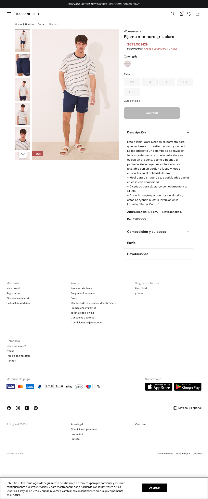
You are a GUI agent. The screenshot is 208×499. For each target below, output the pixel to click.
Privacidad (77, 434)
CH (132, 82)
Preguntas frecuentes (83, 293)
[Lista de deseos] (189, 13)
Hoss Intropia (183, 453)
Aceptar (154, 487)
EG (185, 82)
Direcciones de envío (18, 298)
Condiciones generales (84, 429)
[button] (23, 154)
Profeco (75, 439)
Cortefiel (197, 453)
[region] (104, 488)
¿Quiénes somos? (16, 346)
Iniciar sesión (13, 288)
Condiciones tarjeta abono (86, 322)
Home (18, 24)
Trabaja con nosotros (18, 355)
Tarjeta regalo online (82, 312)
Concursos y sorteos (82, 317)
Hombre (30, 24)
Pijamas (53, 24)
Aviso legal (77, 424)
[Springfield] (28, 14)
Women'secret (165, 453)
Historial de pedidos (18, 303)
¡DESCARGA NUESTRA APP (81, 4)
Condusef (140, 424)
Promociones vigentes (83, 308)
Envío (74, 298)
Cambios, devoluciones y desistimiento (93, 303)
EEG (132, 92)
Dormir (42, 24)
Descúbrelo (141, 288)
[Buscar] (172, 14)
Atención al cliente (81, 288)
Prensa (10, 351)
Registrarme (13, 293)
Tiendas (11, 360)
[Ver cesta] (197, 14)
